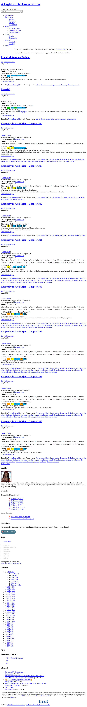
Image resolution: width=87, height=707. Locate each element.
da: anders (55, 159)
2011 (10, 613)
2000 (10, 634)
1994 (10, 646)
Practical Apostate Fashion (15, 57)
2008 (10, 619)
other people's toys (9, 547)
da (39, 85)
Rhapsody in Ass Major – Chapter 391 (21, 239)
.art (37, 85)
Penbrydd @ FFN (17, 503)
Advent (11, 19)
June (14, 577)
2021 (11, 594)
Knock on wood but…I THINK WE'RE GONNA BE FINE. (25, 683)
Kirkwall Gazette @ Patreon (20, 517)
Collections (9, 17)
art (2, 62)
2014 (11, 608)
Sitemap (8, 40)
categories (6, 545)
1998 (10, 638)
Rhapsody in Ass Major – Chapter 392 (21, 203)
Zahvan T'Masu (14, 32)
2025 (11, 587)
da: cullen (71, 159)
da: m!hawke (10, 161)
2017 (10, 602)
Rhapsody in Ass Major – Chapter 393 (21, 165)
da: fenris (78, 159)
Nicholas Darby (14, 28)
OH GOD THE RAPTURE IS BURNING (19, 678)
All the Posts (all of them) (14, 658)
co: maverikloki (44, 159)
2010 (11, 615)
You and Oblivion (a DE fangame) (22, 519)
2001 (10, 633)
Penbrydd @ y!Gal (17, 509)
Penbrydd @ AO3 (17, 499)
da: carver (44, 119)
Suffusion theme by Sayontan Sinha (38, 705)
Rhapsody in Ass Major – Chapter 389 (21, 331)
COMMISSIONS (61, 49)
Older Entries (5, 464)
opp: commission (60, 119)
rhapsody (64, 85)
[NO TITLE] (9, 687)
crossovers (7, 552)
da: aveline (63, 159)
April (14, 581)
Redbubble (13, 38)
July (14, 575)
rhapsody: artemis (73, 85)
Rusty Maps (9, 681)
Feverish (5, 89)
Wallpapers (13, 25)
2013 (11, 610)
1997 (10, 640)
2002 (10, 631)
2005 (10, 625)
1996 (10, 642)
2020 (11, 596)
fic (2, 128)
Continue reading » (7, 81)
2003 (10, 629)
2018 (11, 600)
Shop (7, 34)
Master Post (6, 135)
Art (7, 661)
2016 (11, 604)
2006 (10, 623)
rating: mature (10, 462)
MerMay (12, 23)
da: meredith (41, 370)
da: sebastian (5, 199)
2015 (11, 606)
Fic (7, 663)
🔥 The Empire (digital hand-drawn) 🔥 (18, 680)
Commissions (9, 15)
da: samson (58, 280)
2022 (11, 593)
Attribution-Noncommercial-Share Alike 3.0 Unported (36, 696)
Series (7, 26)
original (6, 554)
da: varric (75, 280)
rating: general (55, 85)
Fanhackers (9, 674)
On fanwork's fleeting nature (14, 672)
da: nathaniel (80, 197)
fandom (6, 549)
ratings (5, 558)
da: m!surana (45, 85)
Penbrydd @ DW (17, 501)
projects (6, 556)
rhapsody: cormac (69, 161)
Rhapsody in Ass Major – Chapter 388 (21, 376)
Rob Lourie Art (10, 689)
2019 (11, 598)
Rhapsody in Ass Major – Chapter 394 (21, 123)
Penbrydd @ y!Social (18, 507)
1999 (10, 636)
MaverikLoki (19, 139)
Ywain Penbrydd (14, 85)
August (15, 574)
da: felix (51, 119)
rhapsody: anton (44, 161)
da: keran (24, 280)
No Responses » (9, 62)
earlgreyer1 (23, 112)
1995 (10, 644)
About (7, 46)
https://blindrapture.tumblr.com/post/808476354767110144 (24, 676)
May (14, 579)
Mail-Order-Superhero (12, 685)
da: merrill (71, 197)
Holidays (12, 21)
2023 (11, 591)
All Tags (12, 44)
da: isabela (16, 280)
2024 (11, 589)
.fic (37, 159)
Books (11, 36)
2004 (10, 627)
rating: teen (27, 161)
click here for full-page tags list (11, 563)
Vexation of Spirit (15, 30)
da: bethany (56, 197)
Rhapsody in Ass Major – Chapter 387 (21, 421)
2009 (10, 617)
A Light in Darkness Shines (20, 4)
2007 (11, 621)
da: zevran (19, 161)
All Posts (12, 42)
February (16, 585)
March (15, 583)
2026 (11, 572)
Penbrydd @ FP (16, 505)
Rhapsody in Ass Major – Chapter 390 (21, 286)
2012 (11, 612)
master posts (7, 541)
